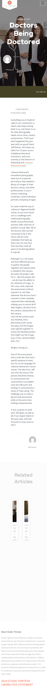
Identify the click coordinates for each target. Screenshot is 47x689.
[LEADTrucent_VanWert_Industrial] (26, 511)
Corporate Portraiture (20, 111)
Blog (41, 92)
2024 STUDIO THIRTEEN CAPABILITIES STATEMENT (17, 682)
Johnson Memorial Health (22, 164)
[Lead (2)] (15, 511)
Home (37, 92)
